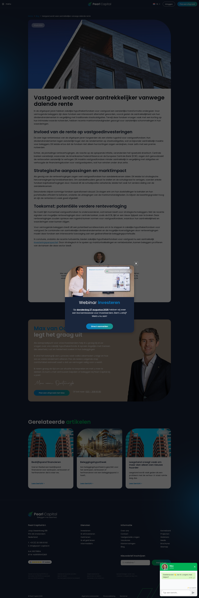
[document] (99, 299)
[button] (136, 263)
